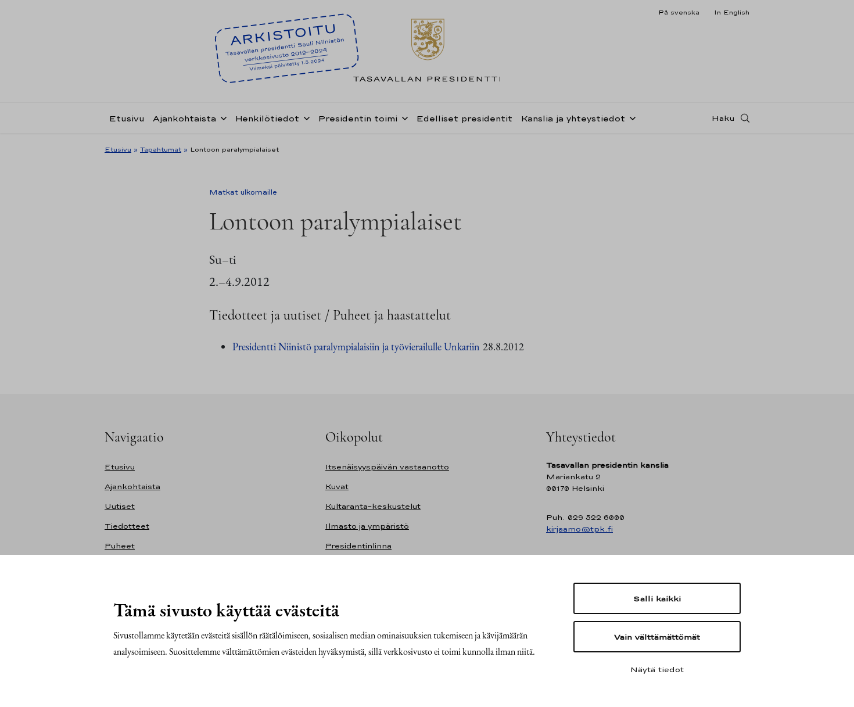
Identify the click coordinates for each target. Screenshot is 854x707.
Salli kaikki (657, 598)
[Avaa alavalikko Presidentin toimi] (402, 117)
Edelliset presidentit (464, 118)
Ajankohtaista (184, 118)
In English (731, 12)
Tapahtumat (160, 149)
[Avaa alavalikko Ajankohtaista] (221, 117)
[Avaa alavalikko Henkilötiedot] (304, 117)
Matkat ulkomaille (243, 192)
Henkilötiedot (267, 118)
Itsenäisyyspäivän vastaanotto (387, 467)
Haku (723, 118)
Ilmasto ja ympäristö (367, 526)
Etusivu (127, 118)
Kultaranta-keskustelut (373, 506)
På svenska (678, 12)
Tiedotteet (127, 526)
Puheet (120, 546)
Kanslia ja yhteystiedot (573, 118)
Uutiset (120, 506)
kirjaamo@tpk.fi (579, 529)
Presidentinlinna (358, 546)
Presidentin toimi (357, 118)
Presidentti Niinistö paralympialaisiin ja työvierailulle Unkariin (356, 346)
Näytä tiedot (657, 669)
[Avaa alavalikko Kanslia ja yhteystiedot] (630, 117)
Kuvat (337, 486)
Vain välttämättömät (657, 636)
